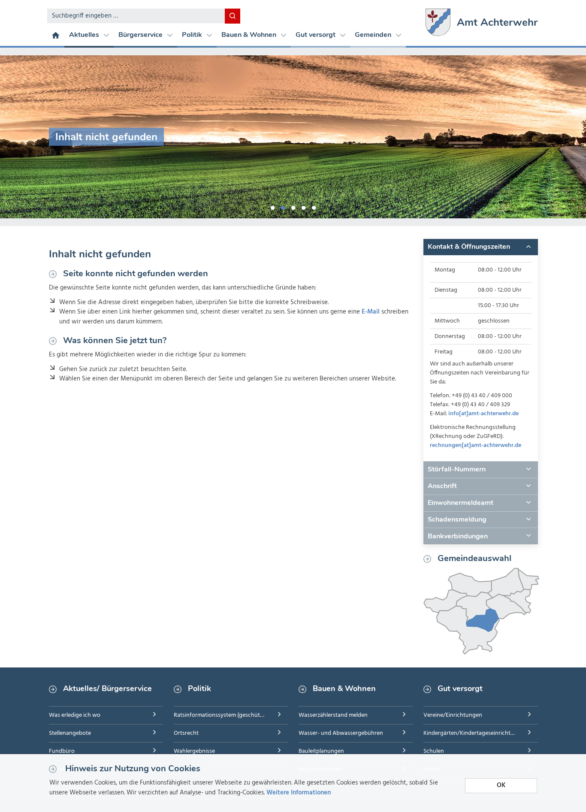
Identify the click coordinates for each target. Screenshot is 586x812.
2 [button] (283, 206)
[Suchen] (232, 16)
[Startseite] (55, 35)
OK (501, 785)
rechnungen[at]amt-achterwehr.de (475, 445)
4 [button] (303, 206)
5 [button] (314, 206)
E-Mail (371, 312)
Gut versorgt (316, 34)
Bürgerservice (141, 34)
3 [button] (293, 206)
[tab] (480, 247)
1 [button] (272, 206)
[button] (480, 247)
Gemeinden (374, 34)
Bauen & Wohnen (249, 34)
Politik (193, 34)
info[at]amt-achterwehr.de (483, 414)
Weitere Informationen (298, 793)
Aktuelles (85, 34)
